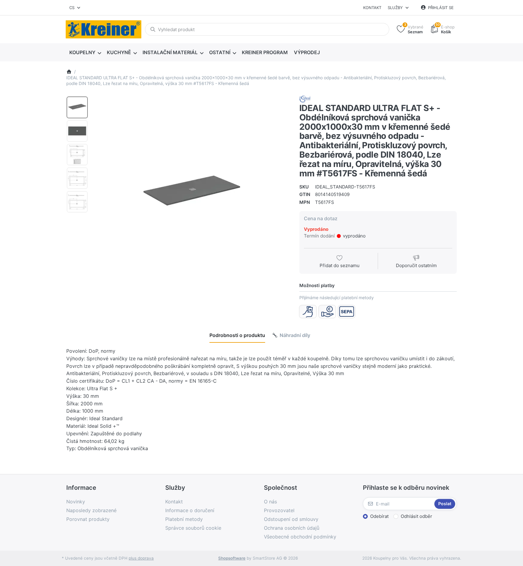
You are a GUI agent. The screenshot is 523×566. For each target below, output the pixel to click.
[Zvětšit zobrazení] (191, 194)
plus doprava (141, 558)
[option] (77, 107)
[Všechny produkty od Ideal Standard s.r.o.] (305, 99)
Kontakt (372, 7)
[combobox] (75, 7)
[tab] (237, 335)
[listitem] (191, 194)
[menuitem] (85, 53)
